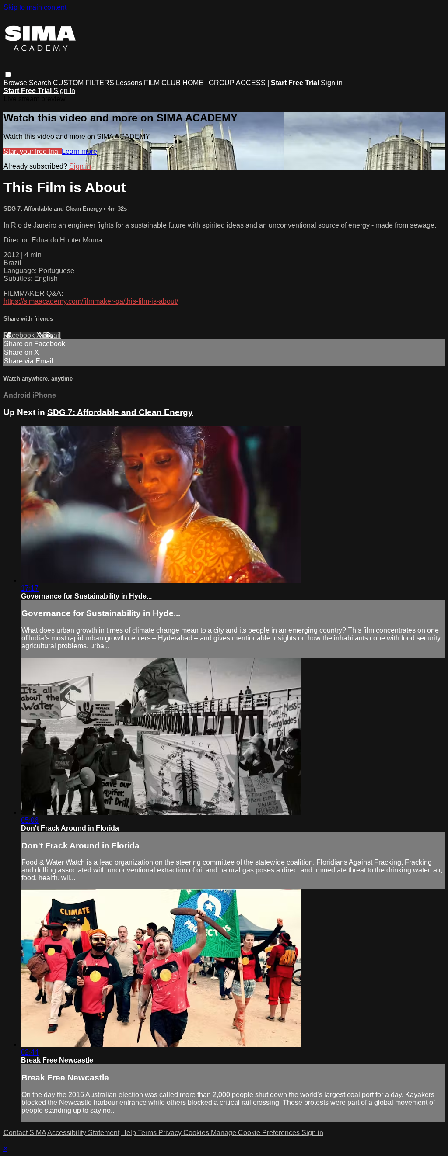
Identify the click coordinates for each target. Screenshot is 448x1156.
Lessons (129, 83)
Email (52, 335)
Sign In (64, 90)
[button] (8, 74)
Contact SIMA (25, 1132)
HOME (192, 83)
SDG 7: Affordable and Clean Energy (54, 208)
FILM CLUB (162, 83)
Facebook (20, 335)
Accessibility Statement (83, 1132)
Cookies (197, 1132)
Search (41, 83)
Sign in (332, 83)
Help (129, 1132)
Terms (148, 1132)
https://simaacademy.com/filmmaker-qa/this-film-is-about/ (91, 301)
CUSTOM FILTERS (83, 83)
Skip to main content (35, 7)
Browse (16, 83)
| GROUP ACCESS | (237, 83)
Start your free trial (33, 151)
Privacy (170, 1132)
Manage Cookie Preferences (256, 1132)
